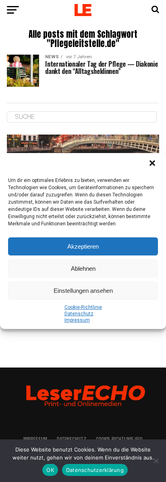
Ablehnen (83, 268)
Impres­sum (77, 320)
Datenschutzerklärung (95, 470)
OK (50, 470)
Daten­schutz (78, 314)
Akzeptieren (83, 246)
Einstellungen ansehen (83, 290)
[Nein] (156, 461)
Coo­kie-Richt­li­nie (83, 307)
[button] (153, 164)
